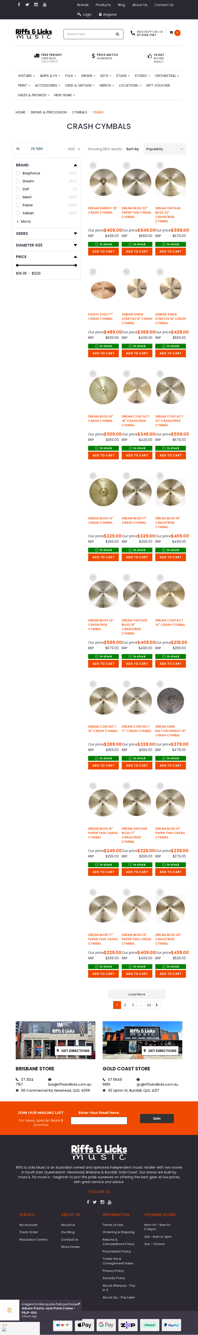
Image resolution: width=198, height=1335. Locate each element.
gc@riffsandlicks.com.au (157, 1084)
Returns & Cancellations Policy (118, 1241)
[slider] (17, 265)
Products (103, 4)
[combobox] (88, 34)
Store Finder (70, 1247)
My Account (28, 1225)
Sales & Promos (32, 95)
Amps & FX (49, 75)
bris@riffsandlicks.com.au (69, 1084)
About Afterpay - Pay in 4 (119, 1287)
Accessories (46, 85)
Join (157, 1118)
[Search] (117, 34)
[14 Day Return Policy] (150, 58)
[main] (137, 585)
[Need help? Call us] (133, 33)
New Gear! (63, 95)
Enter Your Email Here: (99, 1113)
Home (20, 112)
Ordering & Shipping (118, 1232)
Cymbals (79, 112)
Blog (121, 4)
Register (109, 14)
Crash (97, 112)
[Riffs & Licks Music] (34, 32)
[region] (46, 578)
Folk (69, 75)
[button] (164, 149)
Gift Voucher (158, 85)
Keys (104, 75)
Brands (83, 4)
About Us (139, 4)
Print (23, 85)
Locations (129, 85)
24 (149, 1005)
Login (87, 14)
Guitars (25, 75)
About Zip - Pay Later (119, 1297)
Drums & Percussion (49, 112)
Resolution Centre (33, 1239)
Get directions (75, 1050)
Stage (122, 75)
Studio (141, 75)
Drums (87, 75)
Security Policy (114, 1278)
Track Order (28, 1232)
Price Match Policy (117, 1251)
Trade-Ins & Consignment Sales (118, 1261)
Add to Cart (103, 251)
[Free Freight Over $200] (36, 58)
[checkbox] (46, 173)
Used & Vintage (79, 85)
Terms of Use (113, 1225)
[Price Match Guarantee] (93, 56)
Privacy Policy (113, 1270)
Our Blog (68, 1232)
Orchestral (166, 75)
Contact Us (164, 4)
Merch (106, 85)
